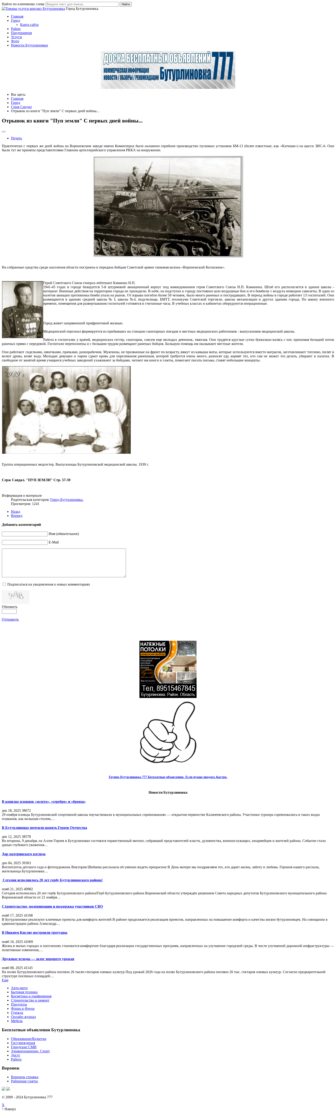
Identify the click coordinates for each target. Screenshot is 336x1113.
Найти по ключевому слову (23, 4)
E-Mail (54, 542)
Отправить (10, 619)
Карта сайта (29, 25)
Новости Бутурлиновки (29, 45)
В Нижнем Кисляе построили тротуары (34, 932)
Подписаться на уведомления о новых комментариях (48, 584)
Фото (15, 41)
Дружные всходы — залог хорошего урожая (38, 959)
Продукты (19, 1004)
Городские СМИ (24, 1047)
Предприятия (21, 33)
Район (16, 29)
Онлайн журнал (23, 1017)
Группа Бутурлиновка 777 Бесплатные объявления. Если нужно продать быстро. (168, 777)
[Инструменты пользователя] (3, 131)
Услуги (16, 37)
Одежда (17, 1013)
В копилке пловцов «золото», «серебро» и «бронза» (44, 802)
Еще (5, 980)
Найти (126, 4)
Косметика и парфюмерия (31, 996)
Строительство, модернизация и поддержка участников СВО (52, 906)
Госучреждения (23, 1043)
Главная (17, 16)
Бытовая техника (24, 992)
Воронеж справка (24, 1077)
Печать (16, 138)
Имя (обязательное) (64, 534)
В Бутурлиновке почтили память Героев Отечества (44, 828)
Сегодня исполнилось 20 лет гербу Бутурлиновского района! (52, 880)
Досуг (15, 1055)
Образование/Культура (28, 1039)
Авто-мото (19, 988)
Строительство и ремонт (30, 1000)
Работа (16, 1059)
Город (15, 20)
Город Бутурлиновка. (66, 500)
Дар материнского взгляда (23, 854)
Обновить (9, 607)
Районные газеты (24, 1081)
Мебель (17, 1021)
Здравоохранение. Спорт (30, 1051)
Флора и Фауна (23, 1008)
